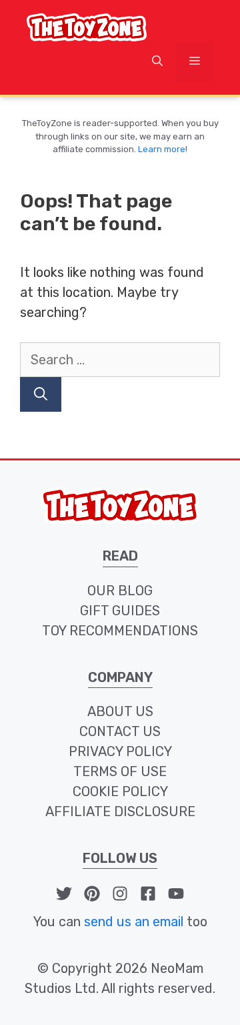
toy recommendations (120, 631)
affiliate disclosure (120, 811)
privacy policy (120, 751)
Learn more (161, 149)
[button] (157, 61)
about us (120, 711)
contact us (120, 731)
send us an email (133, 922)
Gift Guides (120, 611)
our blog (120, 591)
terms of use (120, 771)
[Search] (40, 394)
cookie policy (120, 791)
